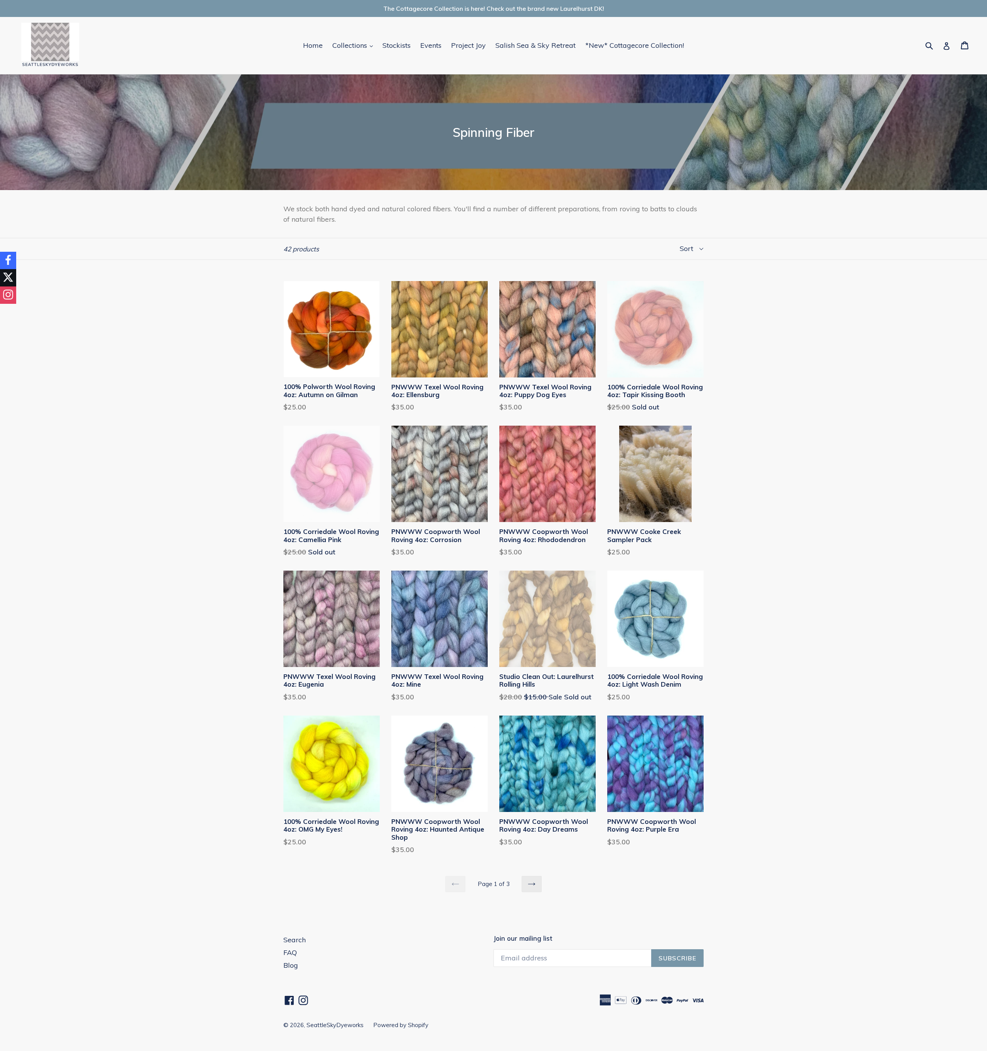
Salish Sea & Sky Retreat (535, 45)
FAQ (290, 952)
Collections (354, 45)
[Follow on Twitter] (8, 277)
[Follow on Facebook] (8, 260)
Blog (290, 965)
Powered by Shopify (400, 1025)
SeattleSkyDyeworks (335, 1025)
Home (313, 45)
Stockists (396, 45)
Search (294, 939)
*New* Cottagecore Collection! (634, 45)
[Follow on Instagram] (8, 295)
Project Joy (468, 45)
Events (430, 45)
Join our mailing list (523, 938)
